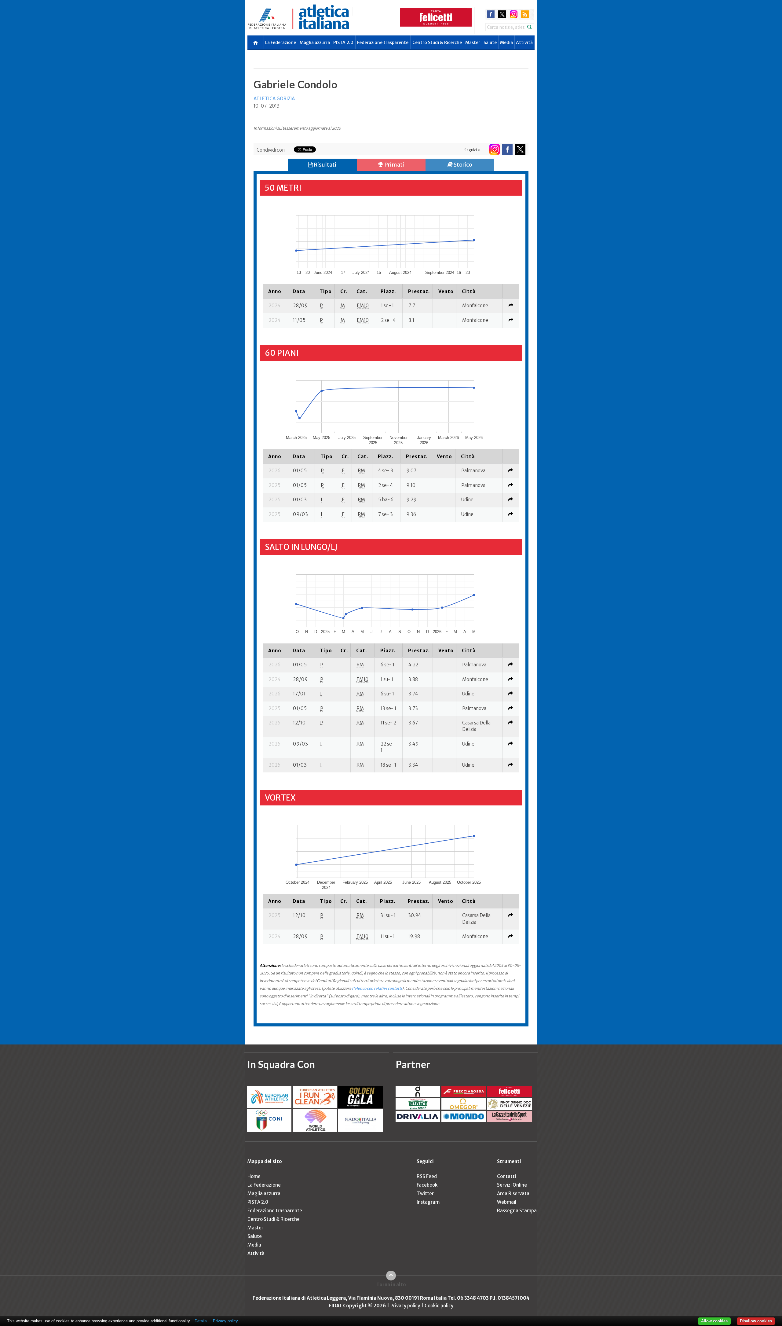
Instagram (428, 1202)
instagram (513, 14)
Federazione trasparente (382, 42)
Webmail (506, 1202)
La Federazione (280, 42)
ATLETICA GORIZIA (274, 98)
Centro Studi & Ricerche (437, 42)
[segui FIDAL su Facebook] (507, 149)
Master (472, 42)
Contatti (506, 1176)
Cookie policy (439, 1306)
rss (525, 14)
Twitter (425, 1193)
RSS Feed (427, 1176)
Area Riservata (513, 1193)
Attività (524, 42)
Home (254, 1176)
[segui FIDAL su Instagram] (494, 149)
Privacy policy (405, 1306)
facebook (491, 14)
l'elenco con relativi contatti (377, 988)
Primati (393, 164)
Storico (462, 164)
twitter (502, 14)
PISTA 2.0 (343, 42)
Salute (490, 42)
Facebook (427, 1185)
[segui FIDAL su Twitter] (520, 149)
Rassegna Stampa (517, 1211)
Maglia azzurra (315, 42)
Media (506, 42)
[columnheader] (275, 291)
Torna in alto (391, 1284)
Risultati (324, 164)
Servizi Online (512, 1185)
